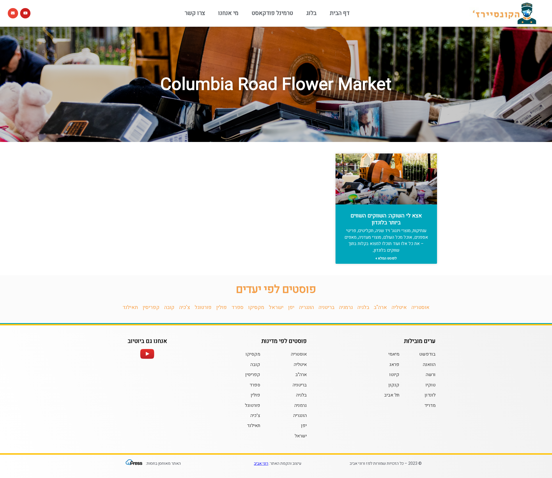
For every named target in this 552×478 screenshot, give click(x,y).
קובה (169, 307)
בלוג (311, 13)
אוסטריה (420, 307)
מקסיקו (256, 307)
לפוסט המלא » (386, 258)
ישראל (276, 307)
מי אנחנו (228, 13)
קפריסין (151, 307)
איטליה (399, 307)
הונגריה (306, 307)
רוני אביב (261, 463)
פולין (221, 307)
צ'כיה (184, 307)
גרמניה (346, 307)
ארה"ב (380, 307)
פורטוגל (203, 307)
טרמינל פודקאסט (272, 13)
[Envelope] (13, 13)
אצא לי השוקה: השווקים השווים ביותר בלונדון (386, 219)
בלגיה (363, 307)
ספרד (237, 307)
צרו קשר (195, 13)
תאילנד (130, 307)
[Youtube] (25, 13)
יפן (291, 307)
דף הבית (340, 13)
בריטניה (326, 307)
